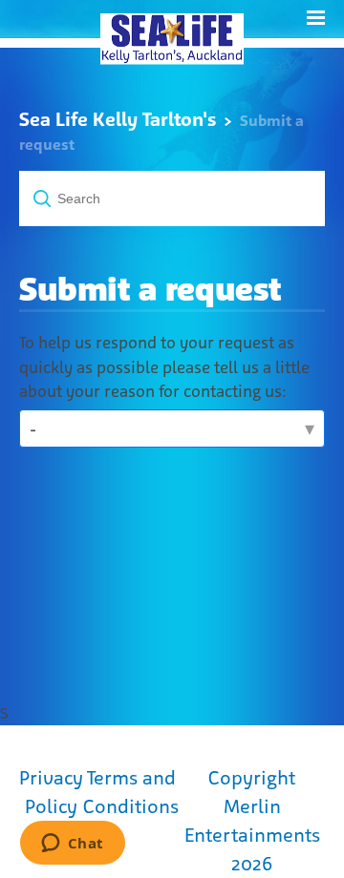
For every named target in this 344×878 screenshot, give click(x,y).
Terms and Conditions (131, 792)
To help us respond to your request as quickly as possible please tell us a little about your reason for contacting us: (164, 367)
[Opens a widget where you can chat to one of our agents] (72, 844)
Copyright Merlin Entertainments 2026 (252, 820)
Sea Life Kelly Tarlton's (117, 119)
